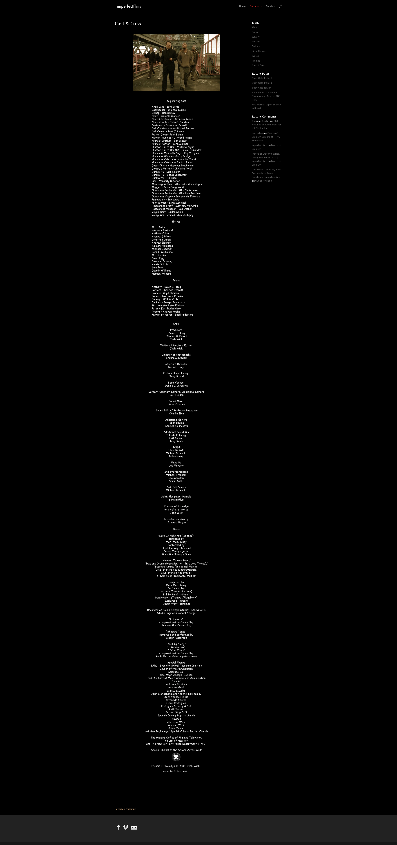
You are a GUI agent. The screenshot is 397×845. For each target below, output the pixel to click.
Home (242, 6)
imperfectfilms (259, 145)
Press (255, 32)
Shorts (269, 6)
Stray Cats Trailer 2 (262, 78)
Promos (256, 61)
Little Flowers (259, 51)
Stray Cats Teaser (261, 88)
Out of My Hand (263, 181)
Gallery (256, 37)
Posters (256, 41)
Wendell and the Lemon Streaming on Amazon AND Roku (266, 96)
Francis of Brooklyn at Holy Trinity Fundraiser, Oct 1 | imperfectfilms (266, 157)
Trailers (256, 46)
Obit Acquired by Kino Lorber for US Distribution (266, 125)
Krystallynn (258, 133)
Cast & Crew (258, 65)
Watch (255, 56)
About (255, 27)
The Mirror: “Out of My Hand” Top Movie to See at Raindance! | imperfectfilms (267, 173)
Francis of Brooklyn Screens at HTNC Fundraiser (266, 137)
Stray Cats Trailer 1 (262, 83)
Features (254, 6)
